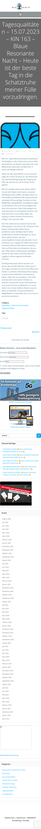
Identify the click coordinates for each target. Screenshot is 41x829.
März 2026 (6, 536)
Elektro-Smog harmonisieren (20, 402)
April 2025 (5, 574)
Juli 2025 (5, 564)
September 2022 (8, 681)
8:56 (32, 151)
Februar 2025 (7, 581)
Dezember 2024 (7, 588)
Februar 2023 (7, 664)
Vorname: (4, 352)
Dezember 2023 (7, 629)
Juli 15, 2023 (22, 151)
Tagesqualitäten (8, 308)
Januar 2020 (6, 715)
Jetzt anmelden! (5, 373)
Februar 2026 (7, 540)
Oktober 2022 (7, 677)
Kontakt (26, 820)
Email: (2, 361)
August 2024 (6, 602)
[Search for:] (18, 435)
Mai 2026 (5, 529)
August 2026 (6, 519)
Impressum (21, 818)
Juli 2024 (5, 605)
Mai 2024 (5, 612)
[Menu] (20, 14)
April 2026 (5, 533)
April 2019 (5, 719)
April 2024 (5, 615)
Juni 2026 (5, 526)
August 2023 (6, 643)
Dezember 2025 (7, 546)
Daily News (6, 305)
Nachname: (5, 357)
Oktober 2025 (7, 553)
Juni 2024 (5, 609)
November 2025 (7, 550)
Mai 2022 (5, 695)
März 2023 (6, 660)
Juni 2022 (5, 691)
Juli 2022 (5, 688)
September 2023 (8, 639)
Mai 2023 (5, 653)
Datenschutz (10, 818)
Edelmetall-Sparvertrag (9, 755)
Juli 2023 (5, 646)
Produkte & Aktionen (9, 787)
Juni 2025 (5, 567)
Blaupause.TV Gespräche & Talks (13, 770)
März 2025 (6, 577)
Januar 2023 (6, 667)
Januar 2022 (6, 709)
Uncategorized (7, 794)
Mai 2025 (5, 571)
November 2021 (7, 712)
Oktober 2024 (7, 595)
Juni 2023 (5, 650)
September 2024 (8, 598)
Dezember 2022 (7, 671)
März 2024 (6, 619)
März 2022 (6, 702)
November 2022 (7, 674)
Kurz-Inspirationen (8, 777)
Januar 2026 (6, 543)
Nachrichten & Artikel (19, 305)
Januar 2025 (6, 584)
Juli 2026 (5, 522)
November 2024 (7, 591)
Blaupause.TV (8, 151)
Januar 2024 (6, 626)
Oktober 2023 (7, 636)
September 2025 (8, 557)
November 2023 (7, 633)
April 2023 (5, 657)
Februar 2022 (7, 705)
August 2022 (6, 684)
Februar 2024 (7, 622)
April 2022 (5, 698)
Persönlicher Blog (8, 784)
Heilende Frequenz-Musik (21, 427)
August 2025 (6, 560)
